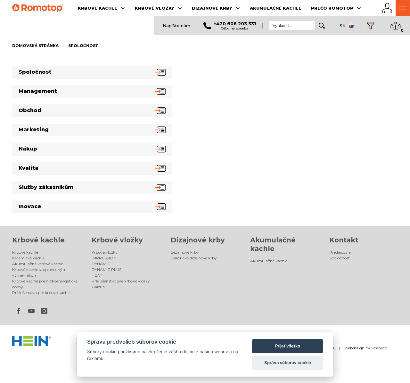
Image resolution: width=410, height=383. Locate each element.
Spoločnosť (83, 45)
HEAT (97, 275)
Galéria (98, 286)
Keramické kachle (28, 258)
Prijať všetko (287, 345)
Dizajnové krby (198, 240)
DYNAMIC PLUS (106, 269)
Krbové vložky (117, 240)
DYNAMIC (101, 263)
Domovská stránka (35, 45)
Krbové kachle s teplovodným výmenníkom (39, 272)
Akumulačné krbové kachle (37, 263)
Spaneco (379, 348)
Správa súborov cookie (287, 362)
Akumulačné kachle (268, 260)
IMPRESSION (104, 258)
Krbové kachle (38, 240)
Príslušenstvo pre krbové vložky (121, 281)
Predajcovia (340, 252)
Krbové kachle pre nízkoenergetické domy (45, 284)
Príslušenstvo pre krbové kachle (41, 292)
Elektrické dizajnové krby (194, 258)
